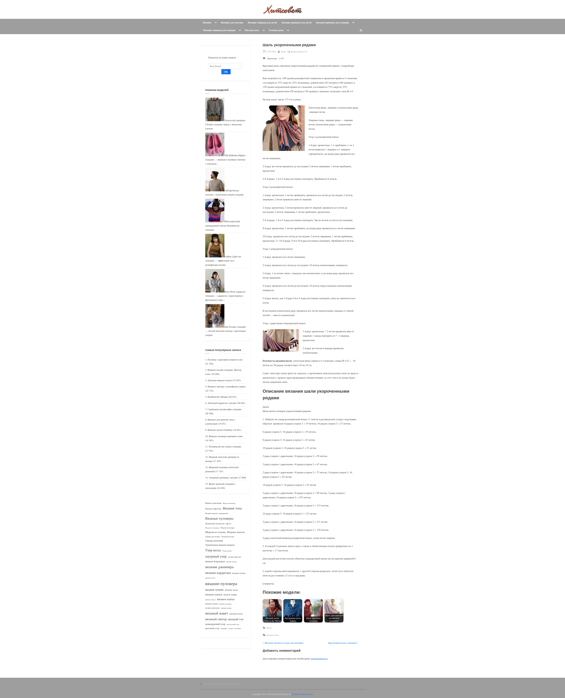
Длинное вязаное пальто (220, 380)
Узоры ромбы (227, 551)
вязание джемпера (219, 566)
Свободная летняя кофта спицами (224, 409)
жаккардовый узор (215, 624)
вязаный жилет (236, 613)
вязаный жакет (216, 613)
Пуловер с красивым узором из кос (225, 359)
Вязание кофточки (213, 508)
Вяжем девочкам (213, 503)
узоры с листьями (235, 628)
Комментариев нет (299, 51)
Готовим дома (276, 30)
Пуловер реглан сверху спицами (225, 446)
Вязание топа (232, 508)
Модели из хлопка (215, 532)
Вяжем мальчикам (229, 503)
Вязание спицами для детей (262, 22)
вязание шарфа (230, 594)
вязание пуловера (221, 583)
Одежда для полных (212, 536)
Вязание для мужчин (232, 22)
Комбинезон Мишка (218, 396)
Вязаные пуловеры (219, 518)
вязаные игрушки (225, 604)
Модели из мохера (227, 528)
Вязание (207, 22)
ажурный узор (216, 556)
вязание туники (214, 589)
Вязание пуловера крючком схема (225, 436)
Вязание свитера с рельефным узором (226, 386)
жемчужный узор (233, 624)
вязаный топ (236, 619)
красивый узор (212, 628)
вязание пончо (210, 578)
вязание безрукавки (215, 561)
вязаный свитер (216, 619)
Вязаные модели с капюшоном (216, 513)
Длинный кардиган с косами (222, 403)
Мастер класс (252, 30)
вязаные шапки (226, 608)
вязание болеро (231, 561)
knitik (283, 51)
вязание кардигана (218, 572)
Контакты (208, 683)
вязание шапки (213, 594)
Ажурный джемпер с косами (223, 477)
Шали (269, 627)
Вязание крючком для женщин (332, 22)
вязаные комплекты (212, 608)
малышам (224, 628)
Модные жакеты (236, 532)
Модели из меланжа (212, 528)
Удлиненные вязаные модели (220, 544)
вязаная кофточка (234, 557)
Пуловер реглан (227, 536)
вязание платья (238, 573)
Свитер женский (214, 540)
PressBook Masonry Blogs (302, 694)
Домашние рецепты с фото (218, 523)
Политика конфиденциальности (227, 683)
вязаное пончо (211, 603)
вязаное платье (226, 599)
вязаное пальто (210, 599)
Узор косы (213, 550)
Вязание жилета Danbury (220, 430)
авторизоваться (319, 658)
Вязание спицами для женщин (219, 30)
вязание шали (272, 635)
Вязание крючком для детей (296, 22)
